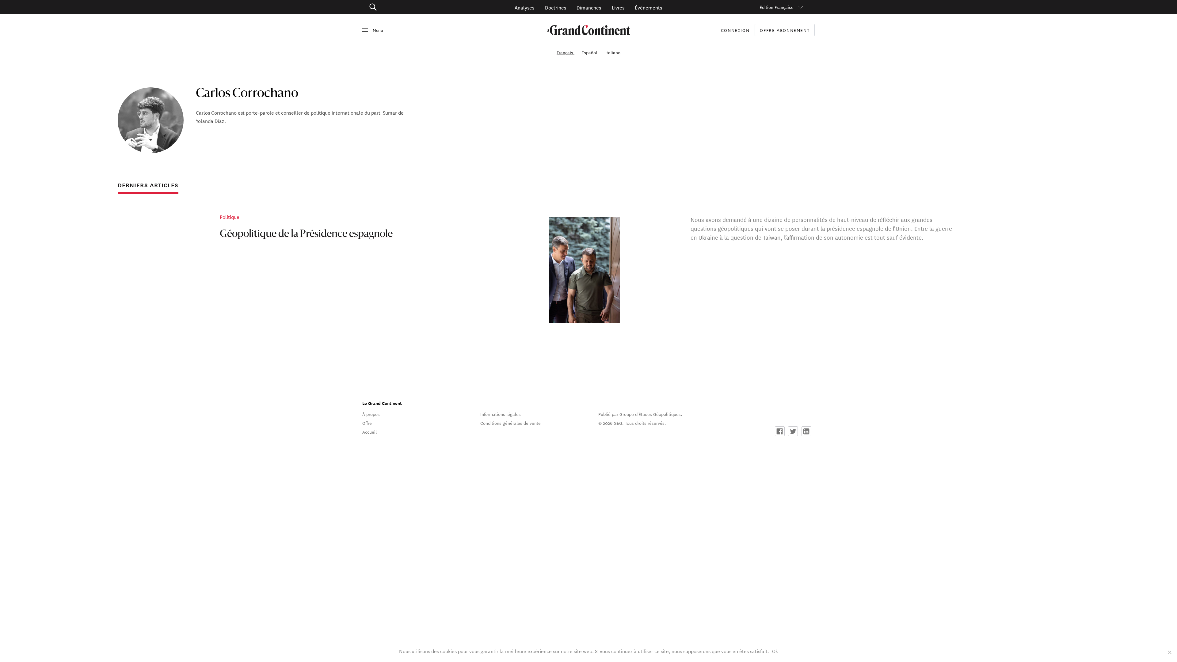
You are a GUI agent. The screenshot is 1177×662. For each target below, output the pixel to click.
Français (565, 52)
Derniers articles (148, 185)
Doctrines (555, 7)
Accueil (369, 431)
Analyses (524, 7)
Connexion (735, 30)
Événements (648, 7)
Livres (618, 7)
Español (589, 52)
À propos (371, 414)
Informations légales (500, 414)
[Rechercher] (408, 7)
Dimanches (589, 7)
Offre (367, 423)
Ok (775, 651)
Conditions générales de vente (510, 423)
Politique (229, 216)
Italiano (612, 52)
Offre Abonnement (784, 30)
